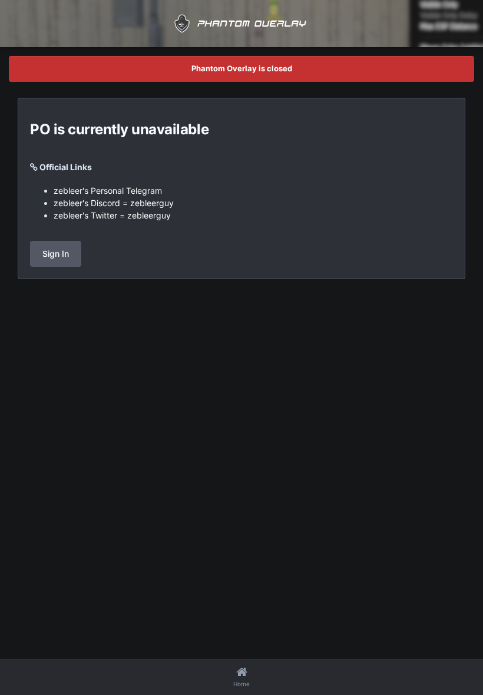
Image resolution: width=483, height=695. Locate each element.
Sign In (55, 254)
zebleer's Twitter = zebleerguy (112, 215)
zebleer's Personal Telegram (108, 191)
